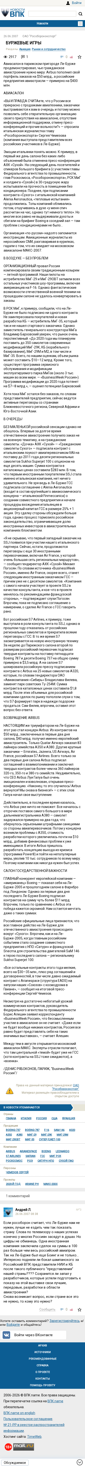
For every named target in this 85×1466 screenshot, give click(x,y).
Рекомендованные (42, 1358)
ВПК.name (55, 1401)
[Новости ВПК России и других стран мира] (13, 16)
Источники (42, 1352)
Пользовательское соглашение (28, 1419)
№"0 (78, 1209)
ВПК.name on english (19, 1413)
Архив (42, 1345)
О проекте (42, 1372)
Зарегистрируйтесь (65, 1321)
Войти (76, 3)
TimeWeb (34, 1437)
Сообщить (47, 1309)
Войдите (13, 1324)
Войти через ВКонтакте (33, 1335)
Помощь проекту (42, 1385)
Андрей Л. (23, 1210)
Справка (42, 1365)
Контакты (42, 1378)
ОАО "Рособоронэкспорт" (39, 36)
